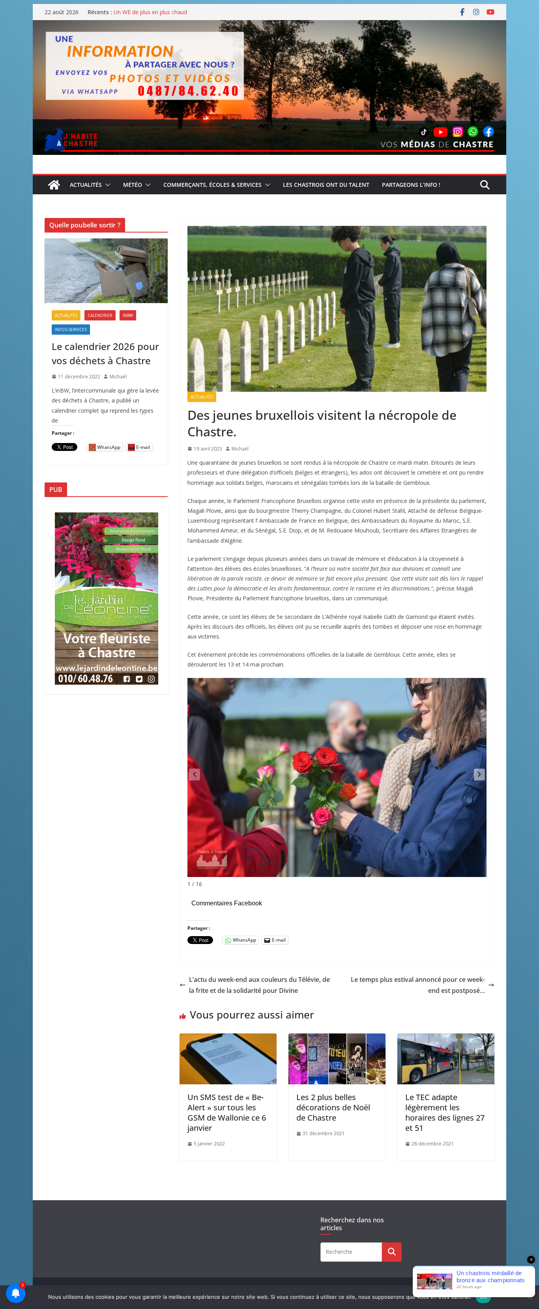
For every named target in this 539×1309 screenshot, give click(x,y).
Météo (132, 184)
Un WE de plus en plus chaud (150, 12)
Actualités (86, 184)
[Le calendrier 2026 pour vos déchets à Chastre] (106, 270)
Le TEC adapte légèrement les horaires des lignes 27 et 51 (445, 1112)
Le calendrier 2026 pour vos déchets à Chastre (105, 353)
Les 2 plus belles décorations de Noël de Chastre (333, 1107)
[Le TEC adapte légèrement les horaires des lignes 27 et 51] (445, 1039)
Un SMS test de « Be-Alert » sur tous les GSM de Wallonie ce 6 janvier (226, 1112)
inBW (128, 315)
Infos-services (71, 329)
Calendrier (100, 315)
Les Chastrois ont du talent (326, 184)
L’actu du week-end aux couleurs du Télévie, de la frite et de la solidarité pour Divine (259, 985)
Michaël (240, 448)
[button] (106, 184)
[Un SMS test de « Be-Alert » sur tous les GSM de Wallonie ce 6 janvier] (228, 1039)
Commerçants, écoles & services (212, 184)
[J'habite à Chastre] (54, 184)
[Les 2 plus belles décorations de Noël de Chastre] (337, 1039)
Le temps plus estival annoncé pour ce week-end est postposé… (418, 985)
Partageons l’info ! (411, 184)
